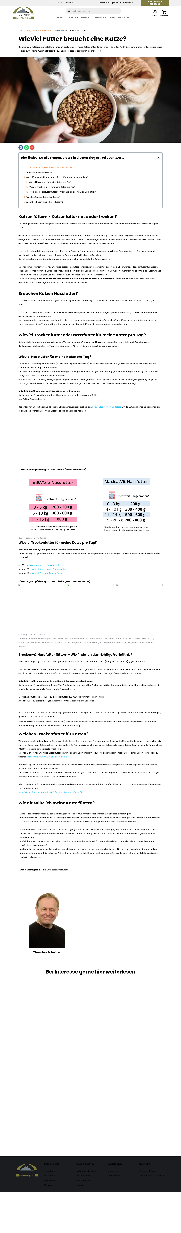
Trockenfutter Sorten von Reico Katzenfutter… (49, 756)
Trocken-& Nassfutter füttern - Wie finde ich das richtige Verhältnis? (62, 191)
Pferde (85, 17)
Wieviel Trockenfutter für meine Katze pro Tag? (52, 187)
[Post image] (90, 1000)
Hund (60, 17)
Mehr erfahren (34, 1040)
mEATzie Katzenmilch (132, 462)
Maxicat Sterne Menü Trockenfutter (49, 569)
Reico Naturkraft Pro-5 (48, 462)
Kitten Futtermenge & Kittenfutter (53, 1129)
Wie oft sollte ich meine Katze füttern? (44, 202)
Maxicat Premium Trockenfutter (47, 573)
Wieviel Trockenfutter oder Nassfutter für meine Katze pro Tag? (57, 177)
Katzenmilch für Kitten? (44, 1099)
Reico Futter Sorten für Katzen (106, 407)
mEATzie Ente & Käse (90, 462)
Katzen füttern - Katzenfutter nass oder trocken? (49, 167)
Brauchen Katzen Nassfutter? (40, 172)
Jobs (113, 17)
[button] (158, 157)
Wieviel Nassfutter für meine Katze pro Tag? (50, 182)
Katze (72, 17)
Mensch (99, 17)
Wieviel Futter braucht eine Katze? (53, 1027)
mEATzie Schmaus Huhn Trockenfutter (45, 565)
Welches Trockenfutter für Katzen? (43, 197)
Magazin (123, 17)
